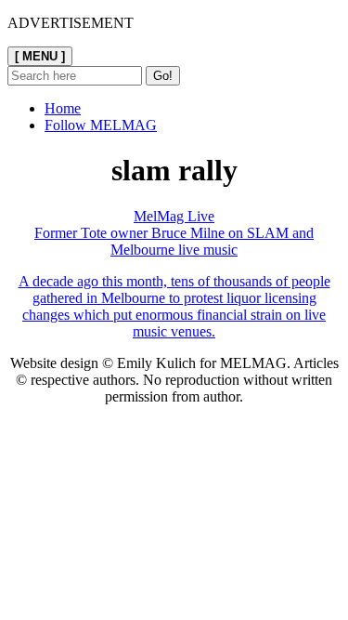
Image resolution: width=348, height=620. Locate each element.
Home (63, 108)
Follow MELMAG (101, 125)
